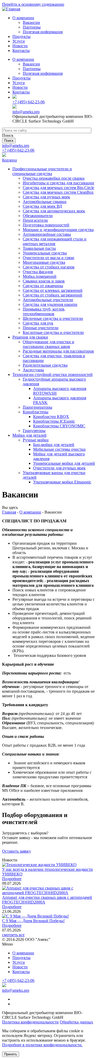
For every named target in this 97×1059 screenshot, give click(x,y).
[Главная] (11, 9)
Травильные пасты (39, 248)
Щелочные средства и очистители (53, 318)
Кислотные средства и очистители (53, 332)
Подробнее (11, 878)
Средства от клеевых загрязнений (53, 290)
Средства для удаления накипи (50, 304)
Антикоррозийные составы (47, 234)
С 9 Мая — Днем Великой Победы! (33, 921)
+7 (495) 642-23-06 (28, 102)
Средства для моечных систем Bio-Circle (58, 187)
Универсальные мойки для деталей (64, 463)
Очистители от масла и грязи (48, 257)
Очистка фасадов (38, 271)
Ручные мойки (36, 440)
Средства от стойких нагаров (48, 267)
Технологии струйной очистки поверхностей (52, 374)
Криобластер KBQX (51, 416)
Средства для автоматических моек (54, 211)
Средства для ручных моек (46, 197)
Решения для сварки (30, 337)
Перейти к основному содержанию (33, 4)
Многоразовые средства (44, 262)
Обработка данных (76, 1022)
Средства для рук (38, 323)
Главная (9, 512)
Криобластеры (35, 412)
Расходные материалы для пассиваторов (58, 351)
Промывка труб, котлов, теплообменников (44, 311)
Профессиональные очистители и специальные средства (42, 171)
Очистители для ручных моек (59, 468)
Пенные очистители (40, 328)
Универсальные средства (45, 253)
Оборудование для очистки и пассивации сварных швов (48, 344)
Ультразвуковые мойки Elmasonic (62, 482)
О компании (23, 18)
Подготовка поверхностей (46, 225)
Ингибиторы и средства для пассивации (58, 183)
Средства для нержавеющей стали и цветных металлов (54, 241)
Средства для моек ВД (42, 206)
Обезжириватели (38, 215)
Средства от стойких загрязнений (52, 295)
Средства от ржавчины (43, 286)
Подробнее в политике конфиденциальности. (42, 1045)
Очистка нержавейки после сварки (54, 178)
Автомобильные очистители (48, 300)
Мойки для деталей (29, 435)
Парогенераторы (37, 407)
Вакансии (31, 22)
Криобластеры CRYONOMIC (59, 426)
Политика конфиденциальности (30, 1022)
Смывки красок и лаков (44, 281)
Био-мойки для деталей (53, 444)
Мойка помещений (39, 276)
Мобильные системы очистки (59, 449)
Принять (10, 1054)
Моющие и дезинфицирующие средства (58, 229)
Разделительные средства (45, 365)
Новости (20, 46)
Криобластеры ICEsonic (54, 421)
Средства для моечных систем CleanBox (58, 192)
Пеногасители (35, 220)
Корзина (9, 160)
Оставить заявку (16, 851)
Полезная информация (43, 32)
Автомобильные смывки (44, 201)
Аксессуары (33, 370)
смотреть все (13, 935)
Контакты (21, 50)
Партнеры (32, 27)
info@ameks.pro (26, 112)
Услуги (18, 41)
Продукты (21, 36)
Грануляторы (34, 430)
